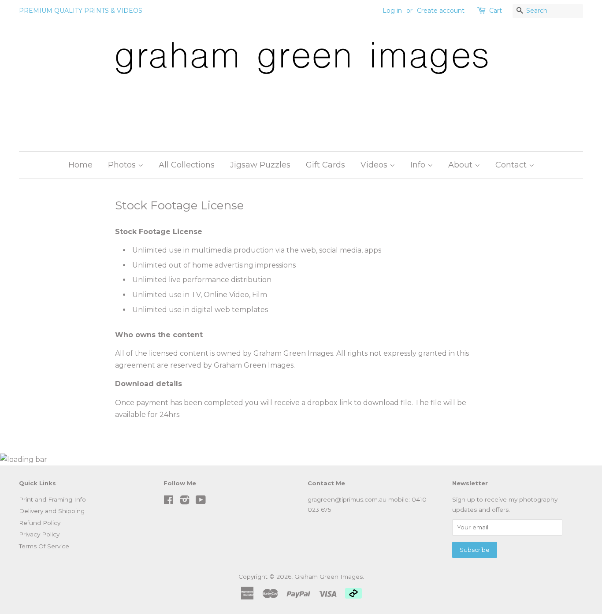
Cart (495, 11)
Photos (123, 165)
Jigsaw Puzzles (260, 165)
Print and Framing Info (52, 499)
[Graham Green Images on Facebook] (169, 501)
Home (80, 165)
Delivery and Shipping (52, 510)
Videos (375, 165)
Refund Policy (39, 522)
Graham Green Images (328, 576)
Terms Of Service (44, 546)
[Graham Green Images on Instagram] (185, 501)
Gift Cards (325, 165)
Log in (392, 11)
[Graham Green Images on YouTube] (201, 501)
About (461, 165)
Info (418, 165)
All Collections (187, 165)
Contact (512, 165)
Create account (441, 11)
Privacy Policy (39, 534)
